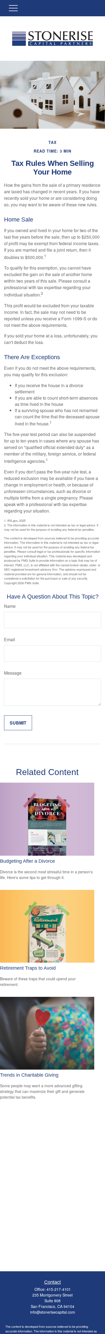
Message (13, 673)
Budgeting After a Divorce (27, 861)
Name (10, 606)
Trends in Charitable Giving (29, 1075)
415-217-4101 (59, 1289)
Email (9, 639)
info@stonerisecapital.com (52, 1312)
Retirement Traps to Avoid (28, 968)
